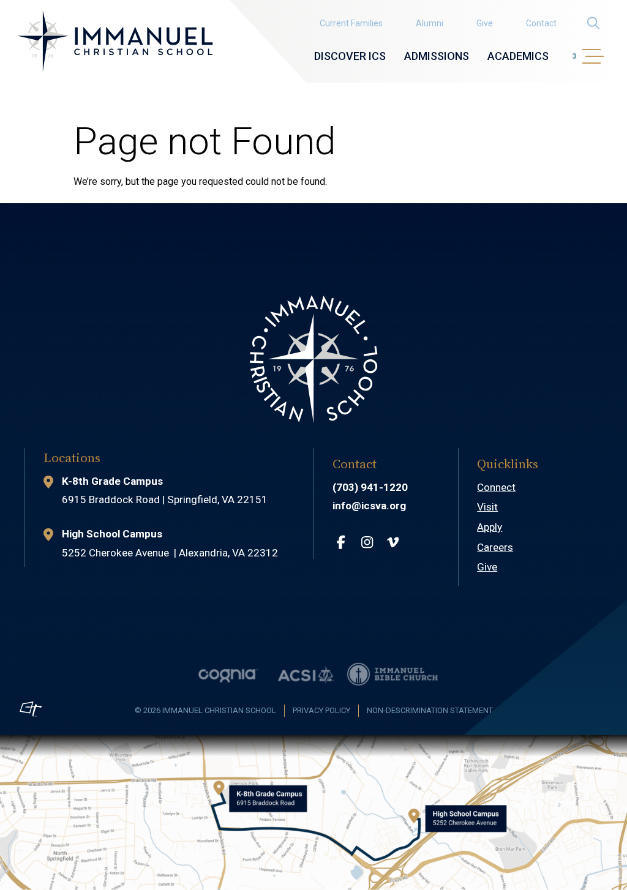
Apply (489, 527)
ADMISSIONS (436, 56)
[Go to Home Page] (115, 41)
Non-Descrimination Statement (430, 710)
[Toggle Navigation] (591, 56)
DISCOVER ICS (350, 56)
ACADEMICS (518, 56)
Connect (496, 487)
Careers (495, 547)
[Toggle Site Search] (593, 23)
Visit (487, 507)
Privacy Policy (321, 710)
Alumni (429, 23)
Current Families (351, 23)
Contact (541, 23)
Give (484, 23)
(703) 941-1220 (370, 487)
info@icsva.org (369, 505)
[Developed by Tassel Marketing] (31, 709)
